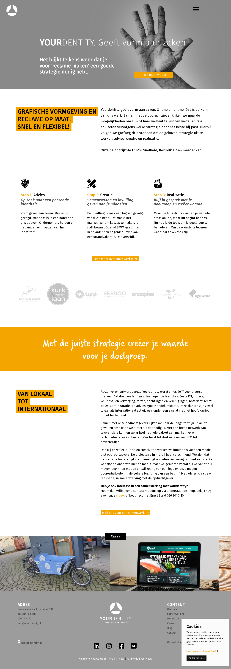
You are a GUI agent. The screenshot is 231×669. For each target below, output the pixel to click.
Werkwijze (173, 618)
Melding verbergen (196, 658)
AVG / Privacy (116, 658)
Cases (115, 536)
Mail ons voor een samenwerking (125, 513)
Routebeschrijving (31, 642)
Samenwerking (175, 613)
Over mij (172, 609)
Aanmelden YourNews (139, 658)
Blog (169, 628)
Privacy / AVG (209, 651)
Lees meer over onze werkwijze (116, 259)
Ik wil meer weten (153, 75)
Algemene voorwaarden (93, 658)
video (120, 495)
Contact (171, 632)
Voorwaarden (194, 651)
